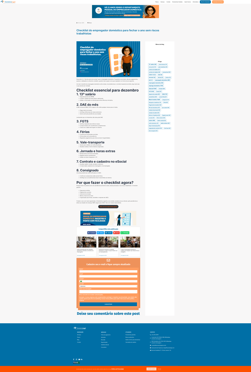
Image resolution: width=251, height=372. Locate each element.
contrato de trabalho (154, 72)
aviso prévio (152, 67)
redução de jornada (154, 110)
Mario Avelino (154, 99)
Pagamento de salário (155, 105)
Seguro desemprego (154, 125)
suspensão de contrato (155, 128)
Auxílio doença (163, 64)
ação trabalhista (162, 67)
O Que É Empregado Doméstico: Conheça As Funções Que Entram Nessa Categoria (130, 251)
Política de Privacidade (118, 369)
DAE (160, 74)
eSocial (152, 88)
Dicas (90, 22)
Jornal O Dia (163, 96)
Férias (158, 91)
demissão (152, 77)
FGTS (151, 91)
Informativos (196, 2)
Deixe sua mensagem (85, 288)
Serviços (163, 2)
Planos (157, 2)
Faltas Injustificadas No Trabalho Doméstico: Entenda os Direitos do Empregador (85, 251)
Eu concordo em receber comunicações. (91, 294)
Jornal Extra (153, 97)
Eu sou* (81, 283)
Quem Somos (187, 2)
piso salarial (165, 107)
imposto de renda (154, 94)
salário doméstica (153, 123)
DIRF (151, 80)
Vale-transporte (153, 130)
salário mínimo (165, 123)
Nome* (81, 269)
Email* (81, 274)
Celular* (81, 279)
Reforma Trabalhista (154, 115)
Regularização (166, 115)
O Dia (165, 102)
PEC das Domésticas (154, 107)
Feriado (162, 88)
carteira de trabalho (154, 69)
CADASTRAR (108, 304)
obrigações (165, 99)
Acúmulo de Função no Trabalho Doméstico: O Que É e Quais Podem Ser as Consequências (108, 251)
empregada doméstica (162, 80)
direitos (168, 77)
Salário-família (161, 120)
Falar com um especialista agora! (108, 206)
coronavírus (166, 72)
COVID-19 (152, 74)
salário (152, 120)
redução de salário (154, 112)
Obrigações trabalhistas (155, 102)
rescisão (151, 117)
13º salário (152, 64)
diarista (160, 77)
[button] (91, 232)
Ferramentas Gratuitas (177, 2)
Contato (168, 2)
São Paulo (167, 128)
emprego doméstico (156, 85)
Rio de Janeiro (161, 117)
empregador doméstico (156, 83)
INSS (164, 94)
